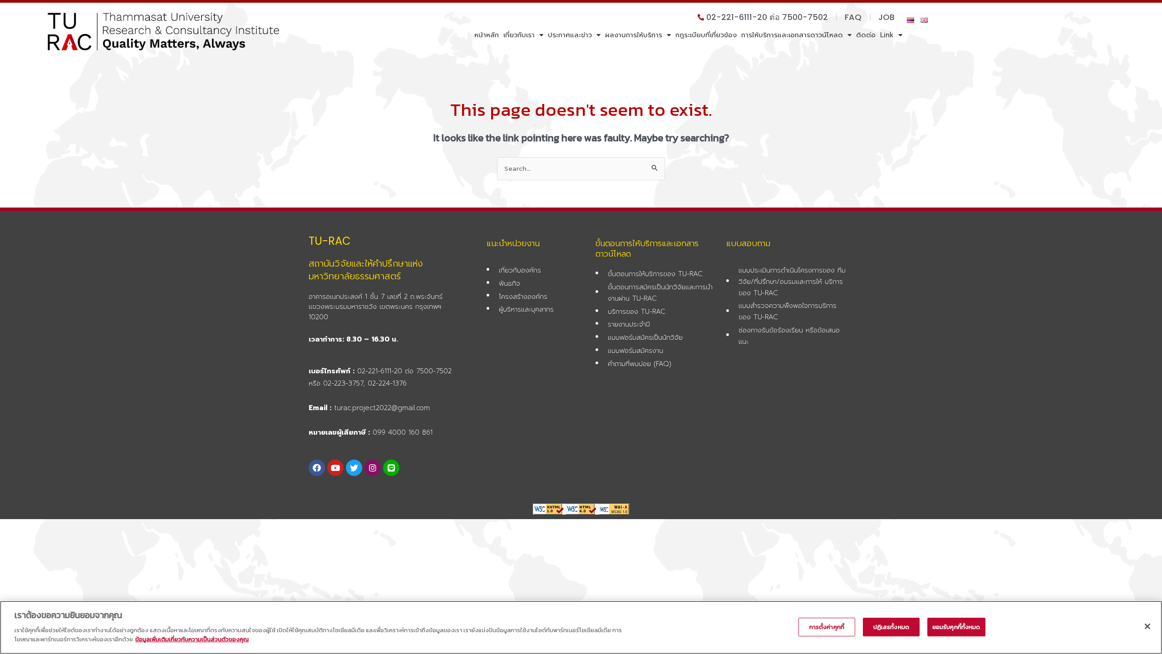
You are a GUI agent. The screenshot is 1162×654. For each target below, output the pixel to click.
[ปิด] (1147, 626)
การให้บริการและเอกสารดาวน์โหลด (792, 35)
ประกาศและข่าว (570, 35)
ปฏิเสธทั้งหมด (891, 627)
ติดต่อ (866, 35)
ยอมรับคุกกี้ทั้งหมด (956, 627)
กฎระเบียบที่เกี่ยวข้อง (706, 35)
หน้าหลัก (486, 35)
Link (887, 35)
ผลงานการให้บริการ (633, 35)
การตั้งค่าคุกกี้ (826, 627)
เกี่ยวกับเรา (519, 35)
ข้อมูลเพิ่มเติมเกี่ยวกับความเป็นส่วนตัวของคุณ (192, 638)
